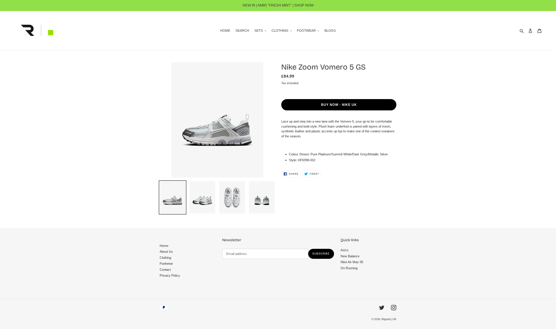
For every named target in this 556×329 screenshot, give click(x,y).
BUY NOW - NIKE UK (339, 104)
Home (164, 246)
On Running (349, 268)
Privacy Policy (170, 275)
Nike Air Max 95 (352, 262)
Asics (345, 250)
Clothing (165, 257)
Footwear (166, 263)
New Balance (350, 256)
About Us (166, 251)
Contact (165, 269)
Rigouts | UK (389, 319)
